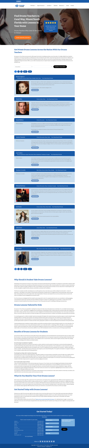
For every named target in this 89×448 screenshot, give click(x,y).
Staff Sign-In (49, 446)
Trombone (43, 154)
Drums (24, 78)
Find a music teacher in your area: (28, 419)
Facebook (40, 441)
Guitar (27, 78)
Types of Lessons (40, 5)
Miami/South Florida (48, 78)
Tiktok (51, 441)
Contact (72, 5)
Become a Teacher (41, 446)
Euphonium (22, 154)
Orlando (16, 431)
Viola (47, 206)
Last (30, 71)
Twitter (42, 441)
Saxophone (38, 154)
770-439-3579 (40, 421)
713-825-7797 (40, 427)
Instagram (54, 441)
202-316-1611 (40, 422)
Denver (15, 425)
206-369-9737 (40, 433)
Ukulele (33, 78)
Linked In (45, 441)
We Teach (33, 5)
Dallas (15, 424)
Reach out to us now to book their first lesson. (45, 399)
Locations (49, 5)
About (67, 5)
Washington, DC (17, 435)
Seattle (15, 433)
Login (18, 1)
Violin (37, 78)
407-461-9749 (40, 431)
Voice (39, 78)
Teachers (56, 5)
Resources (61, 5)
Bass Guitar (39, 170)
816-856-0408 (40, 428)
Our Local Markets (29, 436)
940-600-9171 (40, 424)
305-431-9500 (40, 430)
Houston (16, 427)
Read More (35, 90)
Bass (38, 248)
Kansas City (16, 428)
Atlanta (15, 421)
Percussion (42, 120)
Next (25, 71)
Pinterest (49, 441)
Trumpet (48, 154)
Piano (30, 78)
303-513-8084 (40, 425)
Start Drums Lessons (23, 37)
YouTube (47, 441)
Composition (20, 78)
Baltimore (16, 422)
